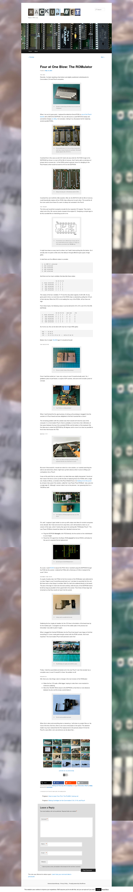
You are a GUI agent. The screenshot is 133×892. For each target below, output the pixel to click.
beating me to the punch (84, 481)
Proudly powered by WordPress (77, 883)
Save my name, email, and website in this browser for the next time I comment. (61, 866)
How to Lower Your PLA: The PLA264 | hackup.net (63, 796)
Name (44, 843)
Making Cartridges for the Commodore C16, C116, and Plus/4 (66, 800)
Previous (31, 57)
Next (103, 57)
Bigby (90, 785)
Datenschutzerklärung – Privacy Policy (58, 883)
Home (30, 51)
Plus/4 (86, 785)
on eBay (54, 119)
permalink (49, 787)
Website (43, 862)
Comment (44, 819)
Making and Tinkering (57, 785)
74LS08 (54, 340)
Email (44, 852)
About (36, 51)
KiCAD (52, 568)
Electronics (81, 785)
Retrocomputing (68, 785)
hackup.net (35, 9)
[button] (46, 782)
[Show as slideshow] (66, 771)
